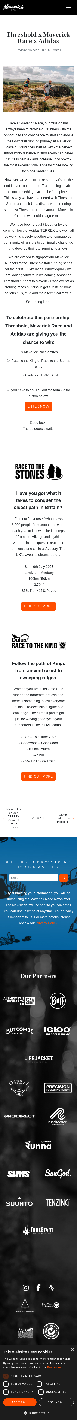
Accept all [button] (20, 1402)
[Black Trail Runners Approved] (25, 1305)
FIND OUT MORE (38, 606)
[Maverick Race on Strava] (51, 1287)
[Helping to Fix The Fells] (25, 1332)
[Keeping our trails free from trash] (51, 1330)
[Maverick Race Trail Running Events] (13, 7)
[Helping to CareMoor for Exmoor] (50, 1305)
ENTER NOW (39, 406)
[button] (38, 1413)
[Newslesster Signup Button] (63, 878)
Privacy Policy (46, 923)
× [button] (72, 1349)
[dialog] (38, 1382)
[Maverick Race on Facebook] (38, 1287)
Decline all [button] (56, 1402)
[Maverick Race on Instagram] (25, 1287)
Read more (54, 1367)
